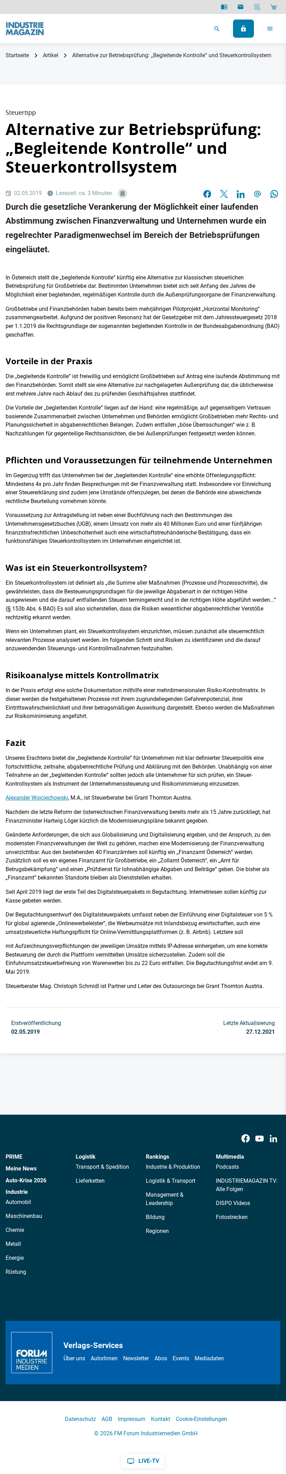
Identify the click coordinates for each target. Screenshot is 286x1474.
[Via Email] (257, 193)
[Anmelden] (243, 29)
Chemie (15, 1230)
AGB (106, 1419)
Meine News (21, 1168)
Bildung (155, 1217)
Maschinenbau (24, 1216)
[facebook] (207, 193)
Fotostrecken (232, 1217)
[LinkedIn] (240, 193)
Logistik (86, 1156)
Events (181, 1358)
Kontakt (160, 1419)
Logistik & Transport (170, 1180)
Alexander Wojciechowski (37, 797)
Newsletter (136, 1358)
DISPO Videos (233, 1203)
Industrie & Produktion (173, 1167)
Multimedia (230, 1156)
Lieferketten (90, 1180)
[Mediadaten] (257, 7)
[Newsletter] (240, 7)
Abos (161, 1358)
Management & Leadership (164, 1198)
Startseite (17, 55)
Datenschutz (80, 1419)
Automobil (18, 1202)
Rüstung (16, 1272)
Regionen (157, 1231)
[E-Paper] (224, 7)
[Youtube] (259, 1138)
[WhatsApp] (274, 193)
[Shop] (273, 7)
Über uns (74, 1358)
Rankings (157, 1156)
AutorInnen (104, 1358)
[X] (224, 193)
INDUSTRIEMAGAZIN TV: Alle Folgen (247, 1184)
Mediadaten (209, 1358)
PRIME (14, 1156)
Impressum (131, 1419)
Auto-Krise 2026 (26, 1180)
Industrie (17, 1192)
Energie (15, 1258)
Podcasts (227, 1167)
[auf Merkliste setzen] (122, 193)
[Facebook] (245, 1138)
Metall (13, 1244)
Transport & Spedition (102, 1167)
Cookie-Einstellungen (201, 1419)
